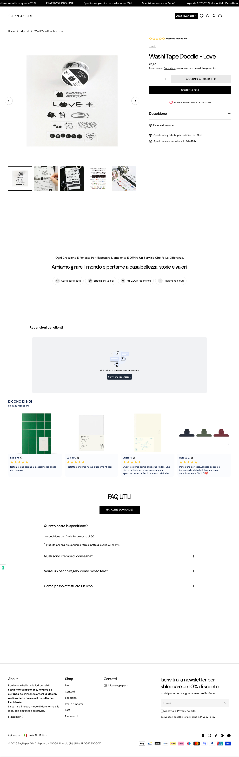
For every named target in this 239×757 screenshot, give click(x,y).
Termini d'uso (190, 716)
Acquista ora (190, 90)
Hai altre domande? (119, 509)
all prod (24, 31)
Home (11, 31)
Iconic (152, 46)
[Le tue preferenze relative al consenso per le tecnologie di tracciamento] (3, 568)
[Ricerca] (207, 16)
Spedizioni (71, 697)
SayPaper (23, 743)
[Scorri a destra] (135, 101)
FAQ (67, 710)
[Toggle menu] (228, 16)
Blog (67, 685)
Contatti (70, 691)
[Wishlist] (201, 16)
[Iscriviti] (224, 703)
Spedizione (169, 68)
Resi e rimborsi (74, 704)
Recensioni (71, 716)
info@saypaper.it (118, 685)
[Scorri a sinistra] (9, 101)
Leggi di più (15, 717)
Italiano (12, 735)
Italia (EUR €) (37, 735)
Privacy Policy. (207, 716)
